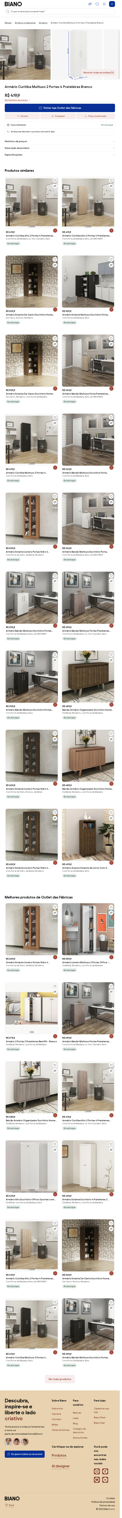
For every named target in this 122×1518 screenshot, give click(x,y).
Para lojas (100, 1400)
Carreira (56, 1414)
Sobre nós (57, 1408)
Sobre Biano (59, 1400)
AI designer (61, 1466)
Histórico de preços (16, 141)
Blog (75, 1423)
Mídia (55, 1424)
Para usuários (78, 1402)
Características (60, 1430)
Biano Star (99, 1423)
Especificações (13, 154)
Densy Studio (80, 1437)
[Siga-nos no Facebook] (105, 1471)
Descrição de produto (17, 148)
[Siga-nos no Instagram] (97, 1471)
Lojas (76, 1418)
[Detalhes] (55, 230)
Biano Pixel (99, 1417)
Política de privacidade (103, 1502)
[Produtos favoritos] (97, 4)
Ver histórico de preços (16, 100)
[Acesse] (104, 4)
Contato (56, 1419)
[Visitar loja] (25, 54)
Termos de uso (107, 1505)
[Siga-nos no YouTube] (97, 1480)
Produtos (59, 1455)
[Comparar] (55, 186)
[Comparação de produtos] (90, 4)
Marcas (77, 1412)
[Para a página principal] (13, 4)
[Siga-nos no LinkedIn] (105, 1480)
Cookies (110, 1498)
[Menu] (112, 4)
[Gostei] (55, 180)
